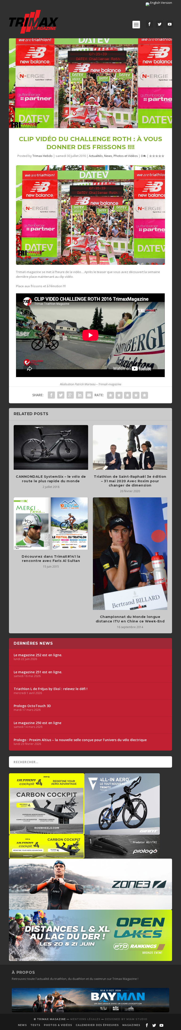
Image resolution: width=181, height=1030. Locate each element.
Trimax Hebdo (43, 156)
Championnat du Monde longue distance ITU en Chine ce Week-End (130, 619)
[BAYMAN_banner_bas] (90, 1011)
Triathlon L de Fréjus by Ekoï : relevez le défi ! (50, 689)
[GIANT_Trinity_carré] (122, 832)
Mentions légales (85, 1019)
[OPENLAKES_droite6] (90, 958)
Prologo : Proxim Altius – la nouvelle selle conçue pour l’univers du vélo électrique (80, 740)
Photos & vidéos (58, 1025)
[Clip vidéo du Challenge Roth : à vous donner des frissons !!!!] (90, 83)
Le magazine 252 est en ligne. (38, 655)
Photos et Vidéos (126, 156)
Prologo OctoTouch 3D (32, 706)
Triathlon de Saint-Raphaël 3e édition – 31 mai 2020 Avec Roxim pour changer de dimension (130, 480)
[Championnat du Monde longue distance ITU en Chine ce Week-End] (130, 553)
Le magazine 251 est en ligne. (38, 672)
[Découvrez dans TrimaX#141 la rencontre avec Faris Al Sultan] (51, 523)
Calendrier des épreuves (97, 1025)
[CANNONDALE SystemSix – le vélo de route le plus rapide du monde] (51, 447)
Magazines (131, 1025)
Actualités (96, 156)
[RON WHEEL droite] (46, 856)
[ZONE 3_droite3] (90, 907)
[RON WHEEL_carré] (46, 832)
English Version (160, 2)
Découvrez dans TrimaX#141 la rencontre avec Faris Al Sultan (51, 558)
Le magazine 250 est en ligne (37, 723)
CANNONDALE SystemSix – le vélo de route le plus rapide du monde (51, 478)
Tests (35, 1025)
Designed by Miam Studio (126, 1019)
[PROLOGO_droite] (122, 856)
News (108, 156)
